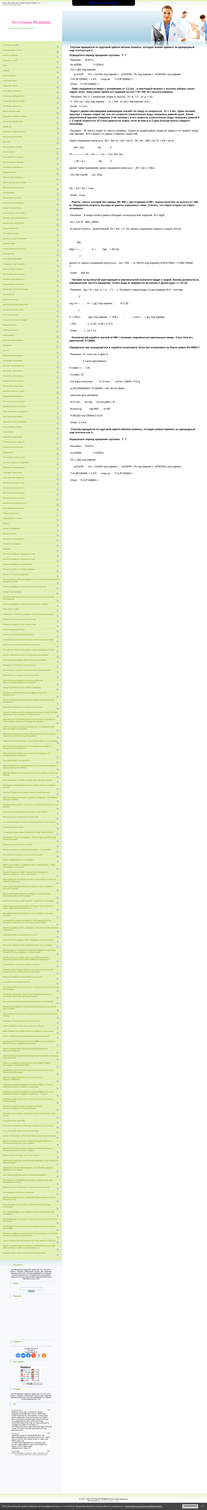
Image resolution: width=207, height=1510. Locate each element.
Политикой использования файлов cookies (143, 1506)
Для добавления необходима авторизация (31, 1454)
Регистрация (13, 4)
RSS (38, 3)
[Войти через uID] (18, 1355)
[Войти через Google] (38, 1355)
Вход (19, 4)
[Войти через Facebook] (28, 1355)
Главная (4, 4)
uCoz (117, 1501)
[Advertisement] (31, 1319)
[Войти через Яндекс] (33, 1355)
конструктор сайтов (105, 1501)
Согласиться (190, 1506)
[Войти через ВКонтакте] (23, 1355)
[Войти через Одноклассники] (44, 1355)
